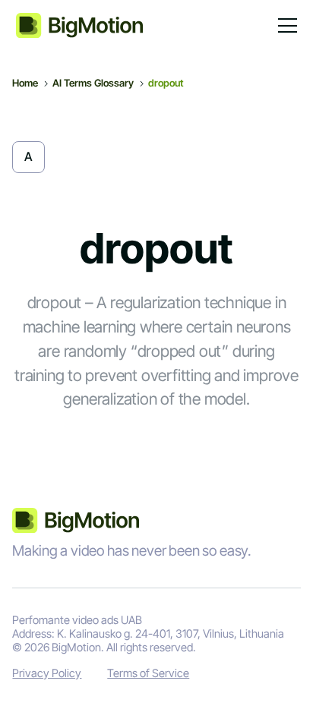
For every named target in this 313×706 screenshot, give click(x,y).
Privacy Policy (46, 673)
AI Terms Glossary (93, 83)
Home (25, 83)
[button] (285, 26)
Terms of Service (148, 673)
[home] (80, 26)
